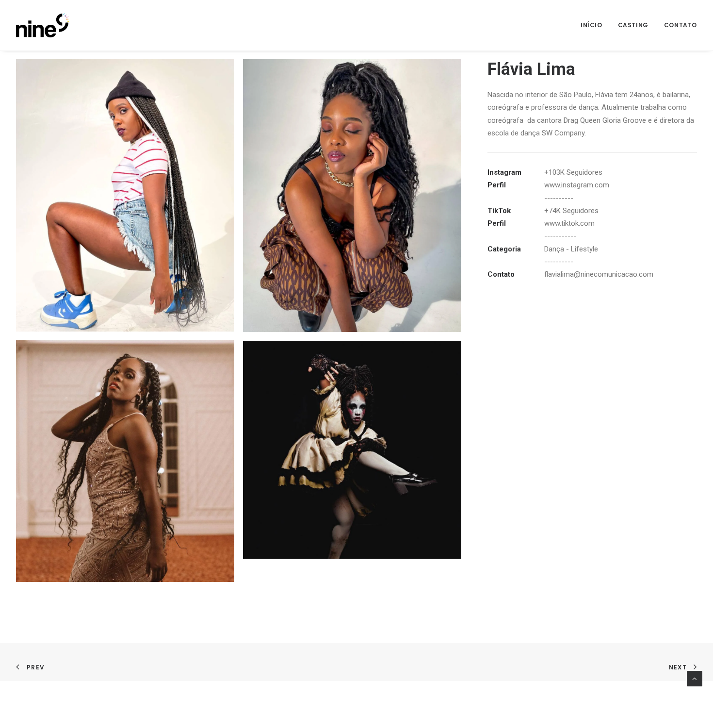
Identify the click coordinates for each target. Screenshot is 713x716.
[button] (125, 195)
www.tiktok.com (569, 223)
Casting (633, 25)
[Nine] (42, 25)
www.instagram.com (576, 185)
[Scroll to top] (694, 678)
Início (591, 25)
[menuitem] (595, 25)
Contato (680, 25)
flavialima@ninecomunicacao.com (598, 274)
